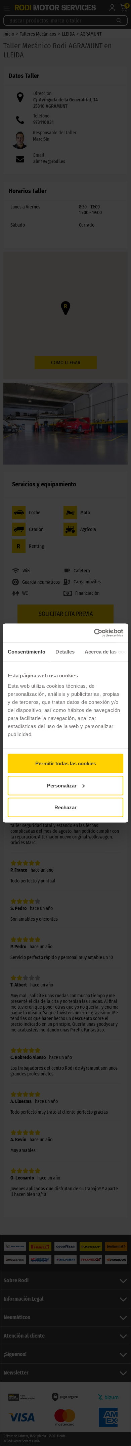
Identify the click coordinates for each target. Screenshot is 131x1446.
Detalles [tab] (65, 651)
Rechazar (65, 807)
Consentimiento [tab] (26, 651)
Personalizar (62, 785)
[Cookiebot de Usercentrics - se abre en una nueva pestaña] (94, 633)
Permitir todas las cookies (65, 763)
